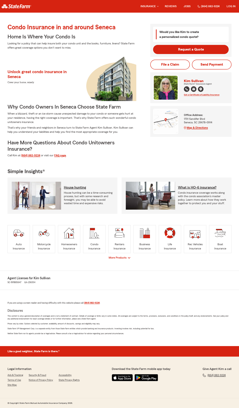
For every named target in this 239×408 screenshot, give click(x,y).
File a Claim (170, 64)
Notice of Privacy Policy (41, 380)
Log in (231, 6)
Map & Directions (197, 127)
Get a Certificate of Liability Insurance (201, 95)
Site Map (12, 385)
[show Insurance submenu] (157, 6)
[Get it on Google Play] (146, 377)
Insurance (148, 6)
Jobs (187, 6)
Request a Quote (191, 49)
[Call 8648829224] (186, 89)
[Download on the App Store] (122, 377)
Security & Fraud (37, 375)
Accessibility (65, 375)
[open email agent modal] (193, 89)
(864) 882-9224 (210, 6)
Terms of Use (14, 380)
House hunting (75, 187)
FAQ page (60, 155)
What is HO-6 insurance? (197, 187)
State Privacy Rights (69, 380)
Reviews (171, 6)
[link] (16, 6)
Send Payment (212, 64)
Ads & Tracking (15, 375)
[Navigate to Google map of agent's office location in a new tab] (200, 89)
